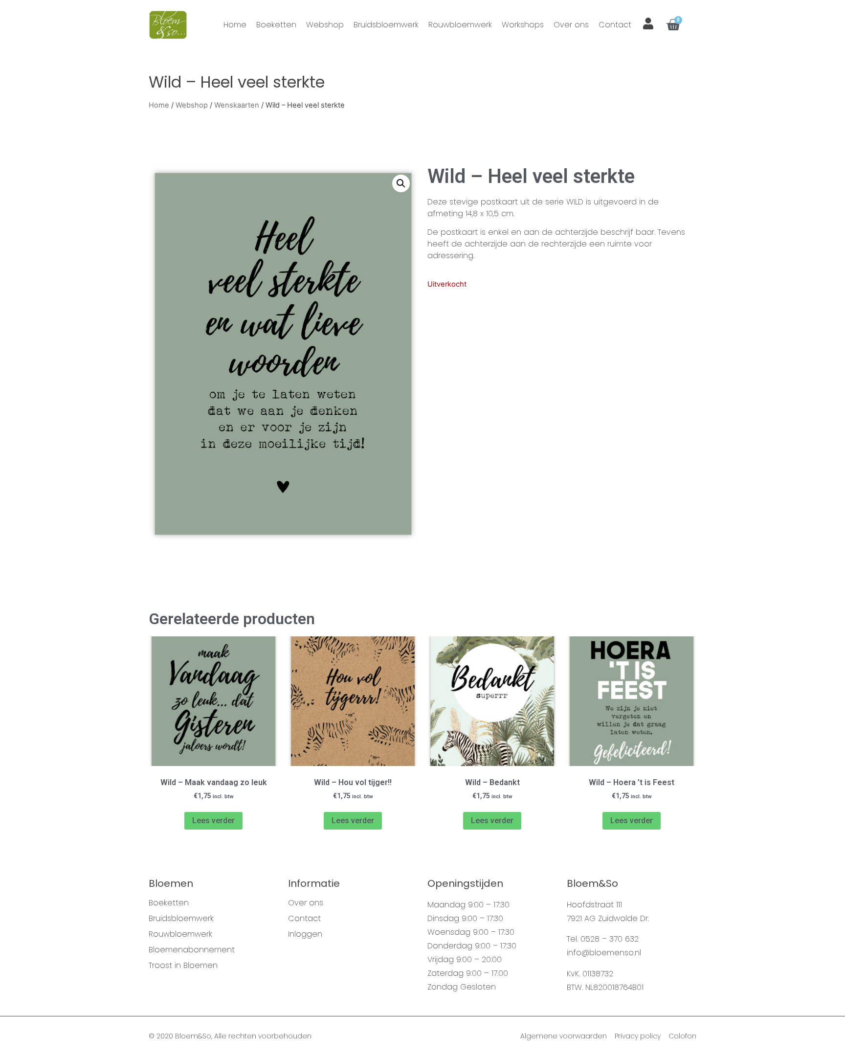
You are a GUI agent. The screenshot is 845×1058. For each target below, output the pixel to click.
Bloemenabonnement (192, 950)
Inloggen (305, 934)
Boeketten (276, 24)
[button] (401, 183)
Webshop (325, 24)
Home (234, 24)
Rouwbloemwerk (460, 24)
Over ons (571, 24)
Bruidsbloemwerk (386, 24)
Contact (615, 24)
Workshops (523, 24)
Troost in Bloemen (183, 965)
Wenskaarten (236, 105)
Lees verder (213, 820)
